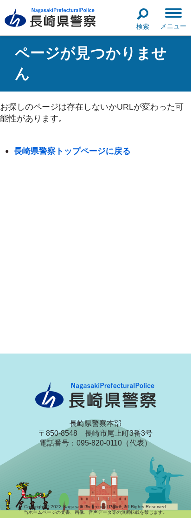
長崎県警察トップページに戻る (72, 151)
